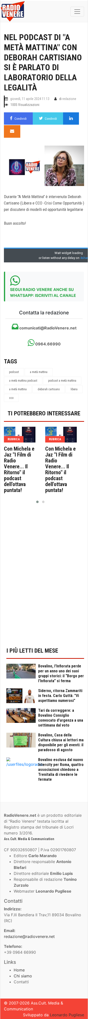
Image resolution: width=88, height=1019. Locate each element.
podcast (14, 372)
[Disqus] (44, 578)
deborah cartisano (49, 389)
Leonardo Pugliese (67, 1014)
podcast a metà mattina (62, 380)
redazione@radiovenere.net (29, 936)
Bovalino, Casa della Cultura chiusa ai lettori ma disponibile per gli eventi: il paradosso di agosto (61, 742)
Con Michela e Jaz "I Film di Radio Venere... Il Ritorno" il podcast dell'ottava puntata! (19, 469)
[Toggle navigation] (77, 12)
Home (19, 970)
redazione (69, 99)
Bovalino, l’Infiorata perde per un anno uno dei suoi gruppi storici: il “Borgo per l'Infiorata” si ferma (61, 673)
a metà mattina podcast (23, 380)
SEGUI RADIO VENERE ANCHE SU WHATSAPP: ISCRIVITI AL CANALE (43, 292)
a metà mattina (38, 372)
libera (74, 389)
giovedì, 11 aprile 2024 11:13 (29, 99)
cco (11, 398)
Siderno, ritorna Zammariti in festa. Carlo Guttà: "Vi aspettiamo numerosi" (60, 695)
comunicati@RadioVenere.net (47, 327)
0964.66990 (47, 343)
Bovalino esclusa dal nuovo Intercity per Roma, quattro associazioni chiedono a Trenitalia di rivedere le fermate (61, 769)
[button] (37, 501)
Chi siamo (23, 975)
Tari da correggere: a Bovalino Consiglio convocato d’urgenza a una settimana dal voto (60, 718)
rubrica (14, 439)
